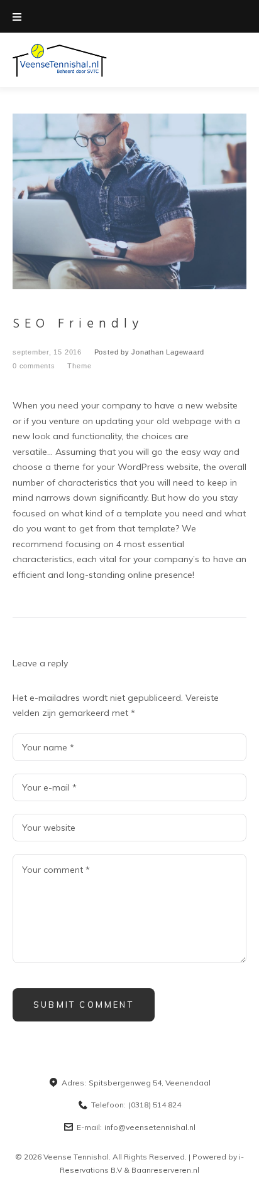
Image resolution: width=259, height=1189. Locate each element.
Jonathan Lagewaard (167, 352)
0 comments (34, 366)
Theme (79, 366)
